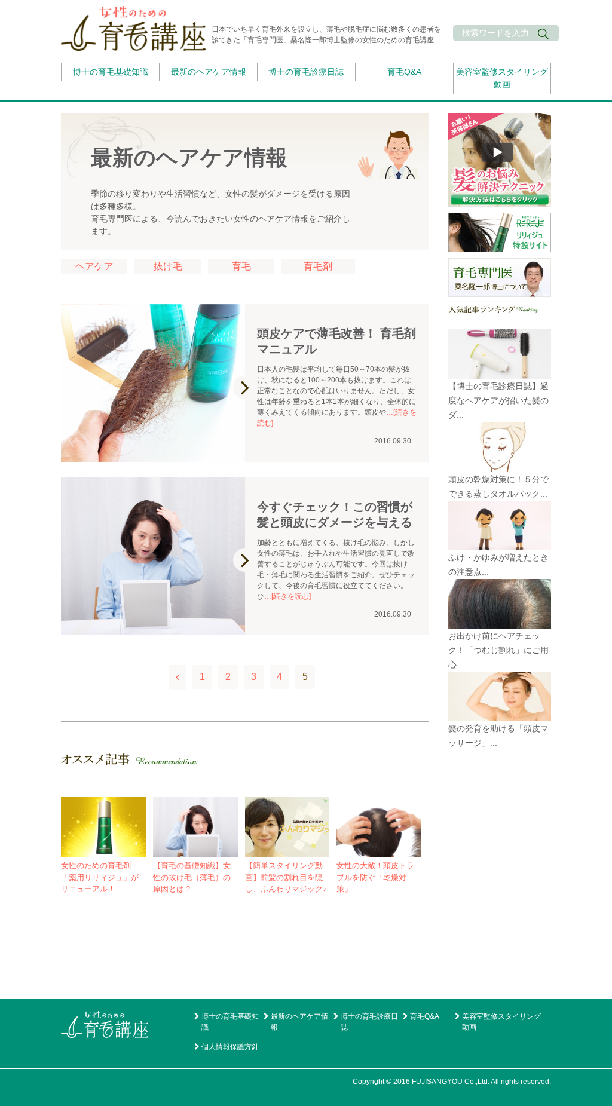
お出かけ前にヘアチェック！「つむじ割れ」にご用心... (498, 650)
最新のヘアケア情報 (208, 71)
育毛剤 (318, 266)
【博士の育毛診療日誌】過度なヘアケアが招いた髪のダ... (498, 400)
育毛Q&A (404, 71)
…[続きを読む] (287, 596)
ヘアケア (94, 266)
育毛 (241, 266)
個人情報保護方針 (230, 1047)
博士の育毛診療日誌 (306, 71)
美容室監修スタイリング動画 (502, 78)
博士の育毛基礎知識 (110, 71)
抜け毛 (168, 266)
